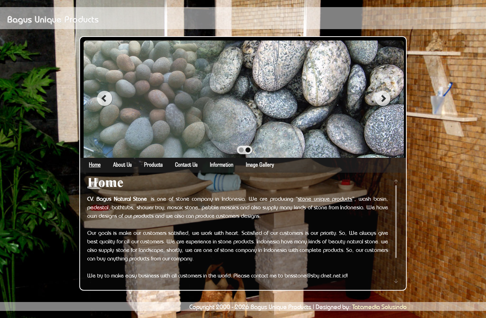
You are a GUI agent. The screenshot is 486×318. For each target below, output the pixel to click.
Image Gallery (260, 165)
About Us (122, 165)
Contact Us (186, 165)
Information (221, 165)
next (383, 98)
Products (153, 165)
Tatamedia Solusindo (379, 306)
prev (104, 98)
